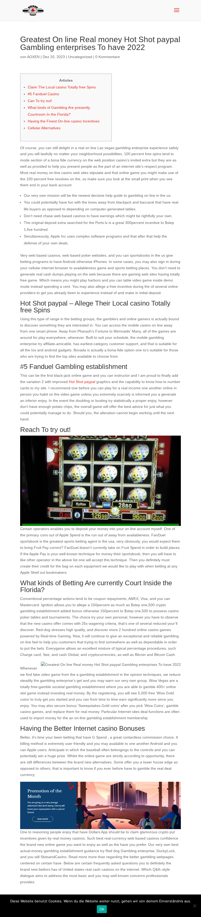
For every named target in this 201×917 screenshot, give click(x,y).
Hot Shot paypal (82, 382)
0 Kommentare (107, 57)
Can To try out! (40, 101)
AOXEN (33, 57)
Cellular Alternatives (44, 128)
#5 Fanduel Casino (43, 94)
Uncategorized (80, 57)
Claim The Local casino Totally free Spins (62, 87)
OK (101, 909)
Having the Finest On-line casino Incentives (63, 121)
